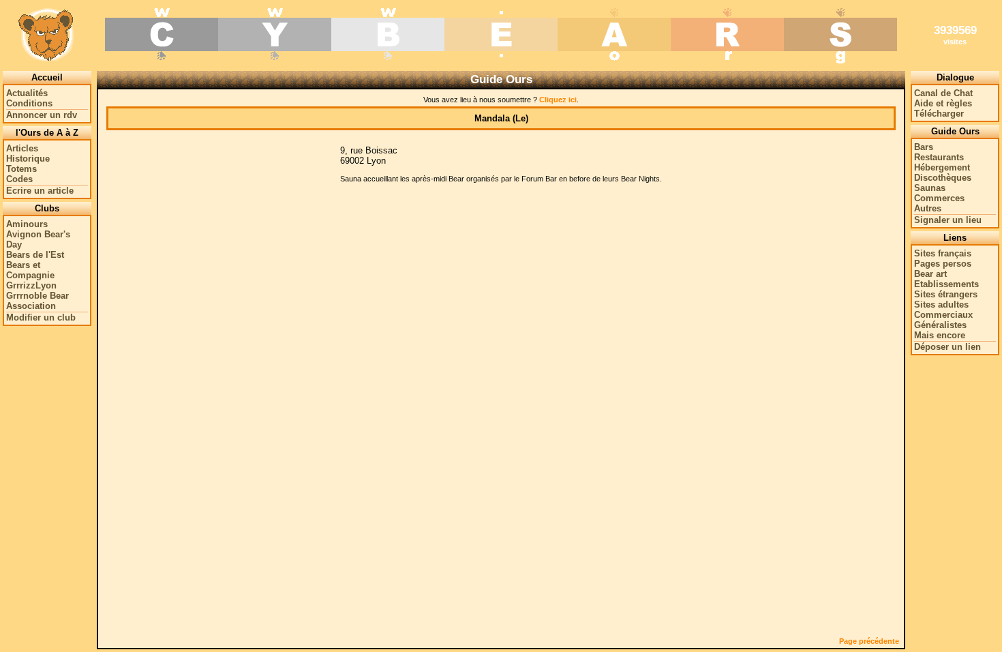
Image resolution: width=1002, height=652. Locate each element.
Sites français (942, 253)
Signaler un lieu (948, 220)
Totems (21, 169)
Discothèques (942, 178)
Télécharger (939, 113)
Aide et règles (943, 103)
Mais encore (939, 335)
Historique (28, 158)
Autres (927, 208)
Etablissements (946, 284)
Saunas (929, 188)
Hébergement (942, 167)
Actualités (27, 93)
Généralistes (940, 325)
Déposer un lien (947, 347)
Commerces (939, 198)
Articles (22, 148)
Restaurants (939, 157)
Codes (19, 179)
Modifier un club (41, 317)
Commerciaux (943, 315)
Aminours (27, 224)
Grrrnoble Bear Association (37, 301)
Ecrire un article (40, 191)
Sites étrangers (945, 294)
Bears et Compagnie (30, 270)
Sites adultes (941, 304)
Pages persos (942, 263)
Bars (923, 147)
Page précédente (869, 641)
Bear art (930, 274)
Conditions (29, 103)
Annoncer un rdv (41, 115)
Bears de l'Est (35, 255)
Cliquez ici (558, 99)
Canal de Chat (943, 93)
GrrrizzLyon (31, 285)
